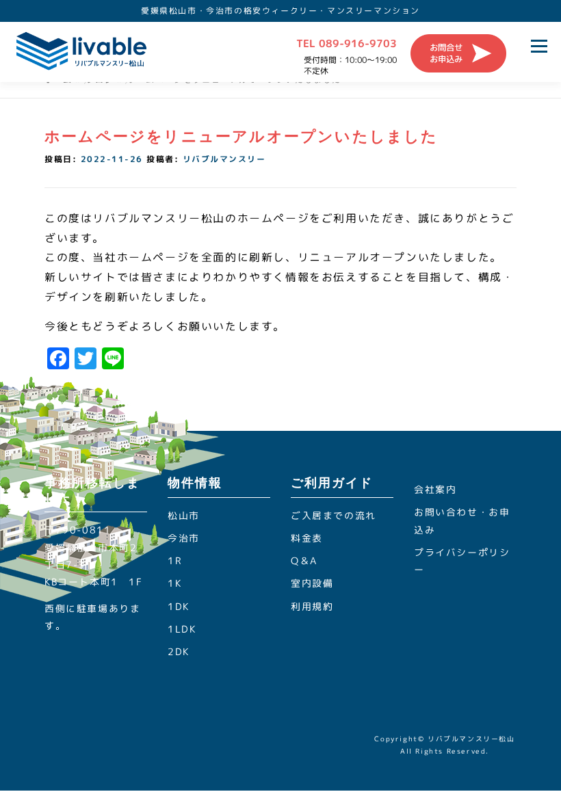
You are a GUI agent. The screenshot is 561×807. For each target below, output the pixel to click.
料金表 (307, 537)
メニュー (539, 45)
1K (174, 583)
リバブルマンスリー (224, 159)
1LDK (182, 628)
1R (174, 560)
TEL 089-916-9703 (346, 43)
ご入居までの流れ (333, 515)
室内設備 (312, 583)
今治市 (184, 537)
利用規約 (312, 606)
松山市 (184, 515)
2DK (179, 651)
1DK (179, 606)
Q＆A (304, 560)
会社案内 (435, 489)
